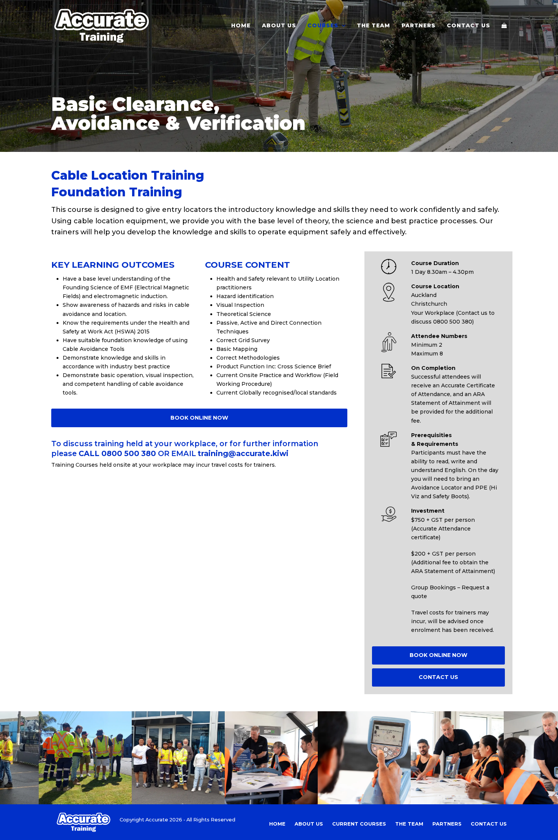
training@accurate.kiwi (243, 453)
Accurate (156, 819)
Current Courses (359, 824)
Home (277, 824)
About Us (309, 824)
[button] (504, 25)
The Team (409, 824)
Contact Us (489, 824)
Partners (447, 824)
